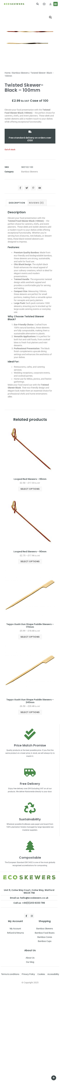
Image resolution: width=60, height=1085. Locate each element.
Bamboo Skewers (20, 73)
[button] (37, 4)
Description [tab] (17, 202)
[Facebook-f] (26, 916)
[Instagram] (32, 916)
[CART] (44, 4)
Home (7, 73)
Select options (30, 488)
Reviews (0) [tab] (36, 202)
